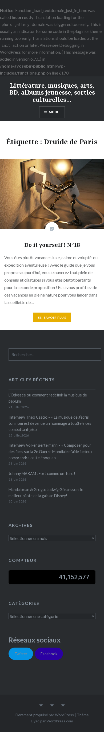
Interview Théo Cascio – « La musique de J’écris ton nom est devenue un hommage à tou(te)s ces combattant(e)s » (50, 423)
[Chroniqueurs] (52, 705)
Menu (54, 112)
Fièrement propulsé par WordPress (44, 714)
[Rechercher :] (55, 354)
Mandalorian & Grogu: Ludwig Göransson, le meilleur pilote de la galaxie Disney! (46, 492)
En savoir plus (52, 318)
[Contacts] (41, 705)
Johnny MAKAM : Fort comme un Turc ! (42, 473)
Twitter (20, 654)
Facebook (49, 654)
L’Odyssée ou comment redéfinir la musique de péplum (48, 398)
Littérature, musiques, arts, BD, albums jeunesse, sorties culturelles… (52, 92)
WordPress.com (59, 721)
